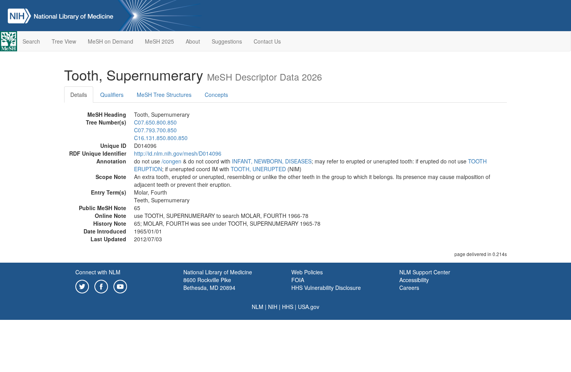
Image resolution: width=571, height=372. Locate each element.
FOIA (297, 280)
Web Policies (307, 272)
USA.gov (308, 307)
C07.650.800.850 (155, 122)
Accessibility (414, 280)
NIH (272, 307)
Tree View (64, 41)
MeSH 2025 (159, 41)
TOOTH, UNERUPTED (258, 169)
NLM (257, 307)
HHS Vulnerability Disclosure (326, 287)
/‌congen (171, 161)
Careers (409, 287)
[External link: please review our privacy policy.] (82, 286)
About (193, 41)
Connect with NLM (97, 272)
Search (31, 41)
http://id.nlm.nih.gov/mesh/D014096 (177, 153)
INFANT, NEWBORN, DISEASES (272, 161)
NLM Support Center (424, 272)
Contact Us (267, 41)
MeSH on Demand (110, 41)
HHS (287, 307)
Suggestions (227, 41)
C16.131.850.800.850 (161, 138)
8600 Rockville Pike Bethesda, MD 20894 (209, 283)
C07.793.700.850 (155, 130)
